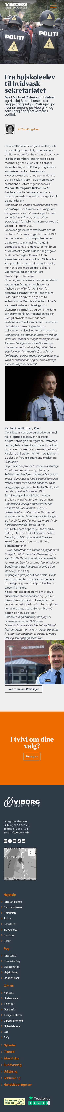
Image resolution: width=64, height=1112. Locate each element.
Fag (6, 948)
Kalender (9, 1004)
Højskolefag (11, 972)
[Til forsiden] (22, 802)
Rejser (7, 918)
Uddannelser (11, 978)
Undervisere (11, 998)
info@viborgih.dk (20, 832)
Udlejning (10, 1071)
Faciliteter (10, 924)
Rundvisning (12, 1065)
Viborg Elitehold (13, 1020)
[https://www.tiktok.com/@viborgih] (19, 841)
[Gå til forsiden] (16, 6)
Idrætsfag (10, 955)
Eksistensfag (11, 966)
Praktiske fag (12, 961)
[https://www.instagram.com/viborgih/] (5, 841)
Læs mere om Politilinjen (23, 689)
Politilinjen (10, 912)
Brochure (9, 935)
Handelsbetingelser (18, 1085)
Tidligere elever (13, 1015)
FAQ (6, 1037)
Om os (9, 986)
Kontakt (9, 992)
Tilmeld (9, 1052)
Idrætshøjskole (13, 901)
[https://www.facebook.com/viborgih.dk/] (10, 841)
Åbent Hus (11, 1058)
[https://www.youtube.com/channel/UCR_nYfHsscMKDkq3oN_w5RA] (14, 841)
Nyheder (10, 1045)
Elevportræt (11, 929)
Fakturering (12, 1078)
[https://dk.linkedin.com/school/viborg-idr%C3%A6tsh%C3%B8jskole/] (23, 841)
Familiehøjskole (13, 907)
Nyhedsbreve (12, 1026)
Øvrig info (10, 1009)
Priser (7, 940)
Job (6, 1031)
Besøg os (32, 756)
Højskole (10, 895)
